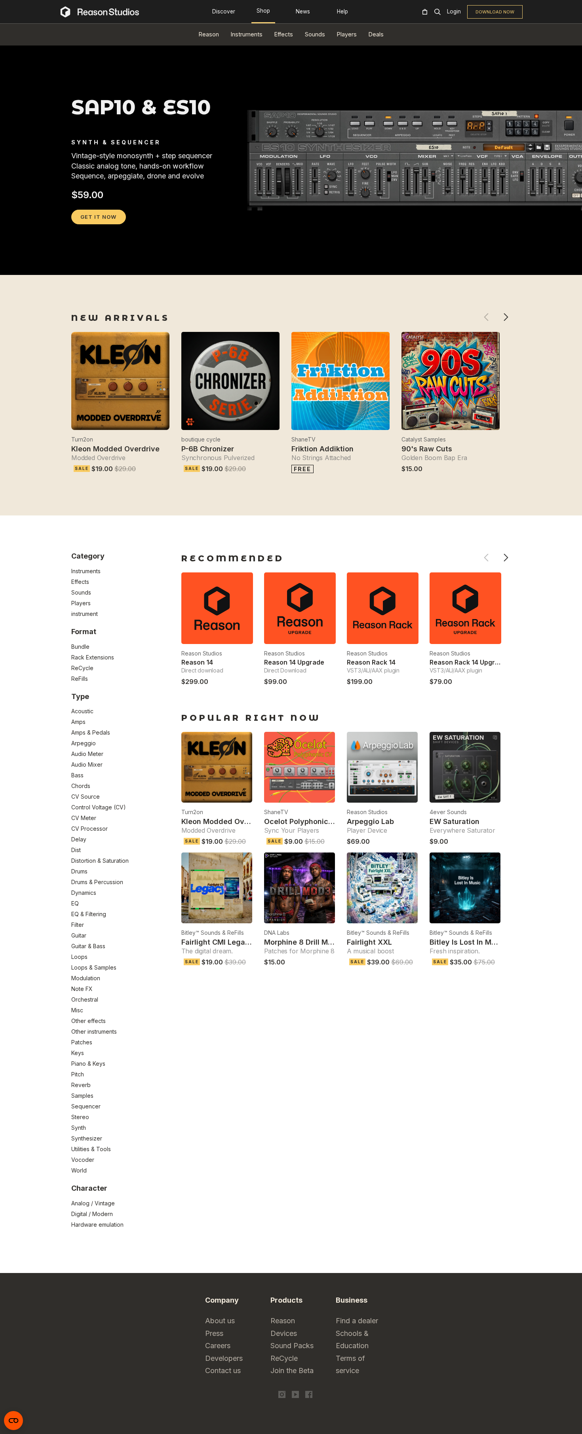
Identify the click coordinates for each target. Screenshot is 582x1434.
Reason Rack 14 (371, 662)
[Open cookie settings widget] (13, 1420)
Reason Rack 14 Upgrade (468, 662)
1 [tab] (76, 265)
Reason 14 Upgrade (294, 662)
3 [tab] (97, 265)
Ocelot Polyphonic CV (302, 821)
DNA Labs (276, 932)
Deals (376, 34)
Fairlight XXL (369, 942)
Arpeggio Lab (370, 821)
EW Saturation (454, 821)
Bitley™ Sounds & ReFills (212, 932)
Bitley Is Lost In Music (468, 942)
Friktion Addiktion (322, 449)
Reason (209, 34)
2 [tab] (87, 265)
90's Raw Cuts (426, 449)
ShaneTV (303, 439)
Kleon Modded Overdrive (115, 449)
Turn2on (82, 439)
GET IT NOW (98, 217)
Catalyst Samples (423, 439)
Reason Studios (201, 653)
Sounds (315, 34)
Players (347, 34)
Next (506, 317)
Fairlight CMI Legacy (217, 942)
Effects (283, 34)
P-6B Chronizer (207, 449)
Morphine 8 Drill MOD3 (303, 942)
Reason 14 (197, 662)
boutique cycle (201, 439)
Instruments (246, 34)
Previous (486, 317)
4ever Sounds (448, 812)
